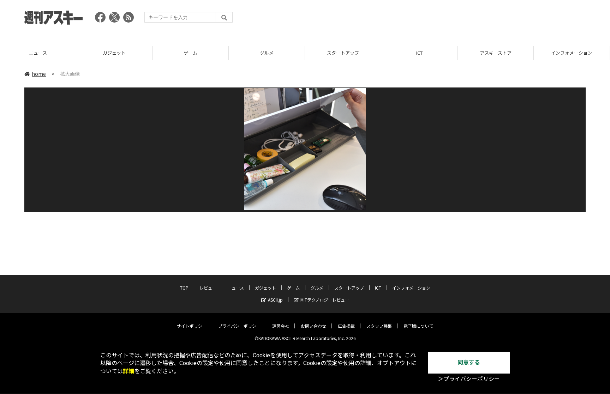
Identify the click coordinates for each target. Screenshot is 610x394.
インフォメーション (504, 52)
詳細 (128, 371)
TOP (184, 288)
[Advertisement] (457, 19)
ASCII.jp (275, 300)
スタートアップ (275, 52)
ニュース (235, 288)
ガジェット (46, 52)
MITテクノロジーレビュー (324, 300)
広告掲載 (346, 326)
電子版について (418, 326)
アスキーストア (428, 52)
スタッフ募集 (379, 326)
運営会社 (280, 326)
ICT (351, 52)
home (39, 73)
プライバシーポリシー (239, 326)
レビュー (207, 288)
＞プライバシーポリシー (469, 379)
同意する (469, 362)
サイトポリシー (192, 326)
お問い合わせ (313, 326)
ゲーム (123, 52)
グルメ (199, 52)
